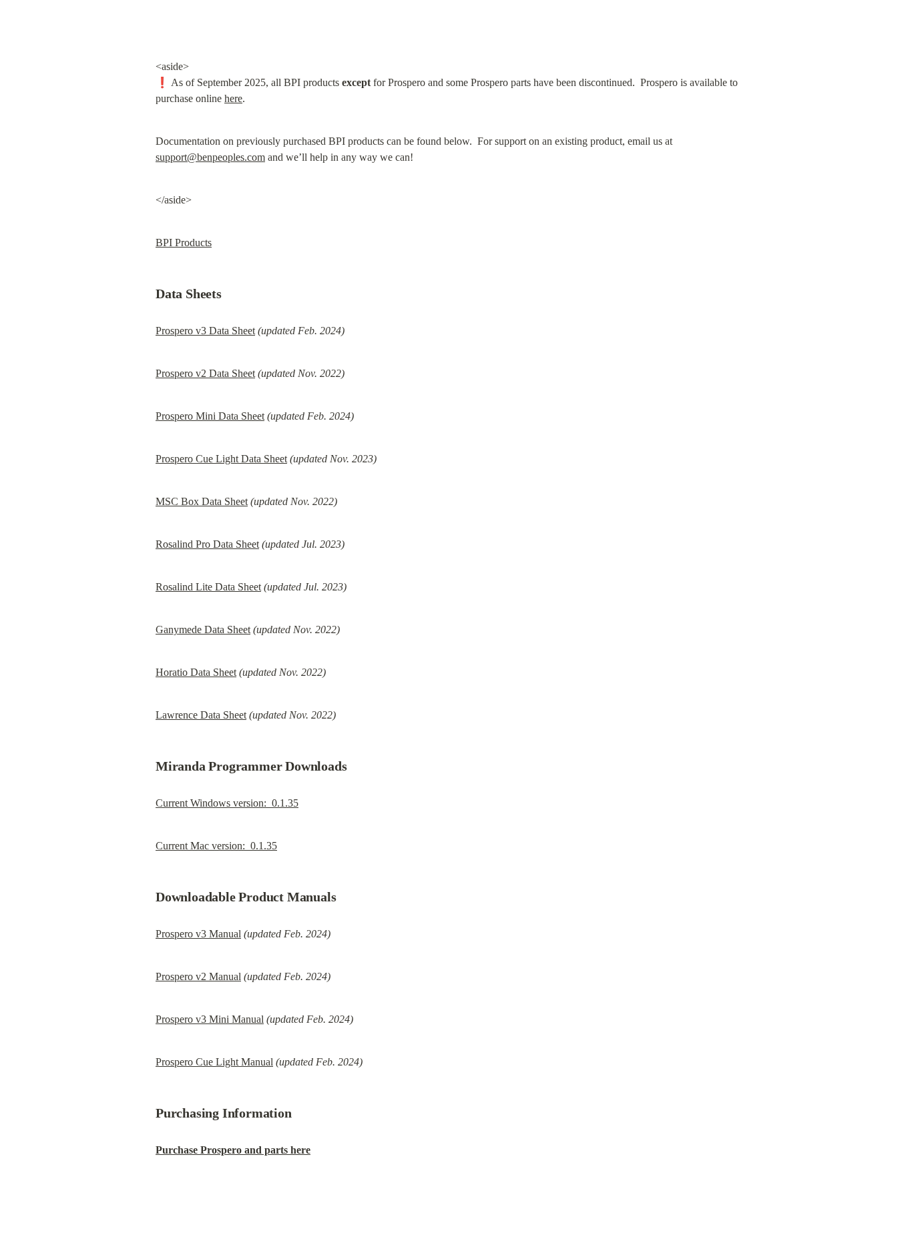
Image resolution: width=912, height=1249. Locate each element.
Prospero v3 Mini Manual (210, 1019)
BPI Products (184, 242)
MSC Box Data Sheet (202, 501)
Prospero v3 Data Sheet (205, 330)
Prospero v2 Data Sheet (205, 373)
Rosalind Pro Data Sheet (207, 544)
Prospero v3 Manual (198, 933)
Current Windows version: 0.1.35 (227, 803)
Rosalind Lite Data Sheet (208, 586)
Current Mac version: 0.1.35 (216, 845)
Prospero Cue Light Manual (214, 1062)
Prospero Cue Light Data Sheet (221, 458)
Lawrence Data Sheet (201, 715)
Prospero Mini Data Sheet (210, 416)
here (233, 98)
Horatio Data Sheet (196, 672)
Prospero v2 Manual (198, 976)
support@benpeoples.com (210, 157)
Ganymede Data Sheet (203, 629)
